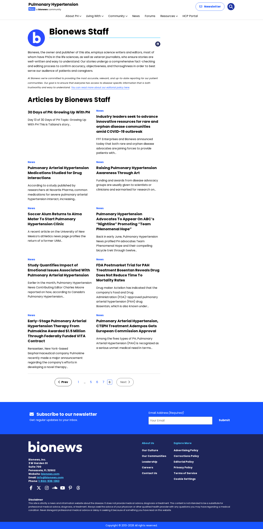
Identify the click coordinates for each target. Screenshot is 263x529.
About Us (148, 443)
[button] (210, 7)
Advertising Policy (186, 450)
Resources (167, 16)
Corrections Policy (186, 456)
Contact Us (149, 473)
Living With (93, 16)
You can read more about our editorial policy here (100, 87)
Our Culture (150, 450)
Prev (64, 382)
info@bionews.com (50, 477)
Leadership (149, 462)
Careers (147, 467)
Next (123, 382)
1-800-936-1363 (48, 481)
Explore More (183, 443)
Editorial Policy (184, 462)
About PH (72, 16)
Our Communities (154, 456)
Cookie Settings (185, 479)
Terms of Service (185, 473)
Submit (224, 420)
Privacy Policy (183, 467)
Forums (150, 16)
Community (116, 16)
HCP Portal (190, 16)
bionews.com (50, 474)
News (136, 16)
